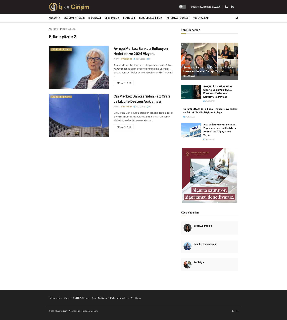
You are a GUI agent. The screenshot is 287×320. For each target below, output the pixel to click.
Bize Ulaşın (136, 298)
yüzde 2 (71, 29)
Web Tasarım (75, 311)
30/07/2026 (190, 117)
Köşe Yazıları (201, 18)
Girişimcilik (111, 18)
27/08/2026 (190, 76)
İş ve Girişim (61, 311)
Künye (67, 298)
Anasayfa (54, 18)
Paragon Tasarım (90, 311)
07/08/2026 (210, 101)
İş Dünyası (94, 18)
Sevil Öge (198, 262)
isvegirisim (126, 59)
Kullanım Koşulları (118, 298)
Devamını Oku (124, 83)
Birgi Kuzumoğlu (202, 225)
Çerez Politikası (99, 298)
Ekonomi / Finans (74, 18)
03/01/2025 (140, 59)
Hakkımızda (54, 298)
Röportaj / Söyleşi (177, 18)
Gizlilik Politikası (81, 298)
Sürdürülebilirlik (150, 18)
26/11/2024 (140, 107)
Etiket (62, 29)
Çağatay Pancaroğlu (204, 244)
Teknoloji (129, 18)
